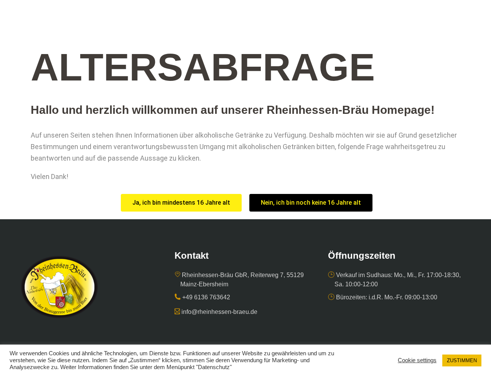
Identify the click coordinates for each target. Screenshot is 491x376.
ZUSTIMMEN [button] (462, 360)
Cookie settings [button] (417, 360)
